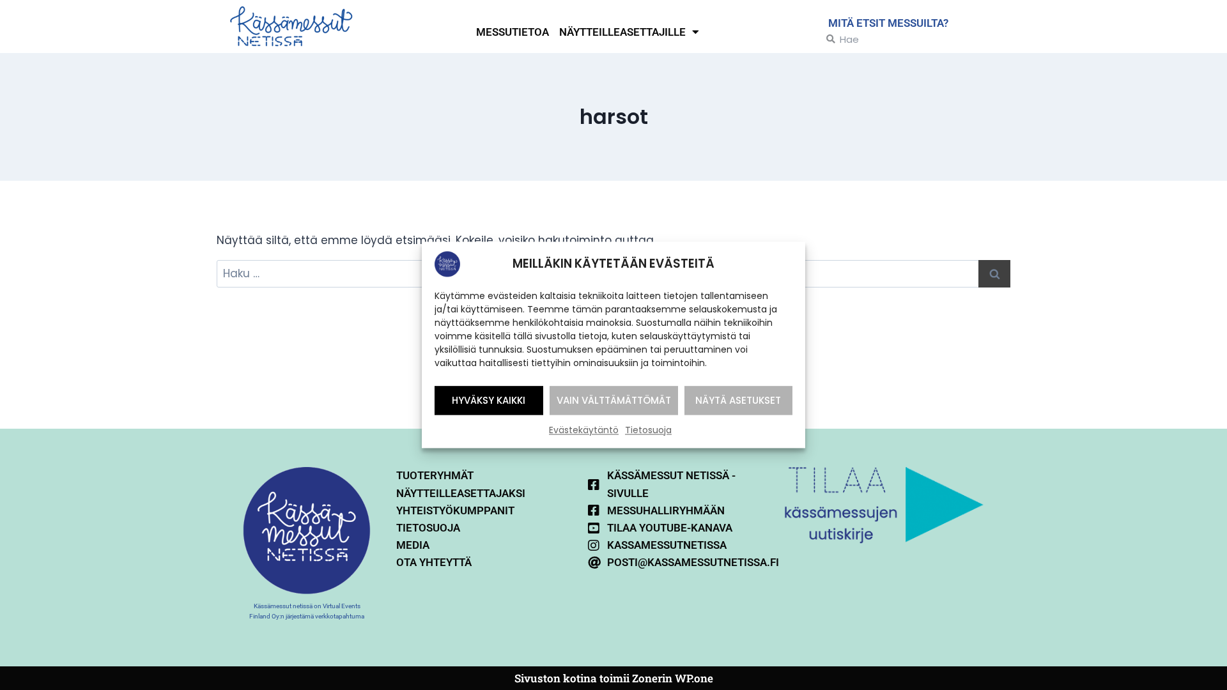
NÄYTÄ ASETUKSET (738, 400)
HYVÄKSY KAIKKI (488, 400)
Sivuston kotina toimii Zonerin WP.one (613, 678)
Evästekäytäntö (584, 430)
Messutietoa (512, 32)
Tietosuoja (648, 430)
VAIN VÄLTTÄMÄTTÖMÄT (614, 400)
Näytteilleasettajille (622, 32)
